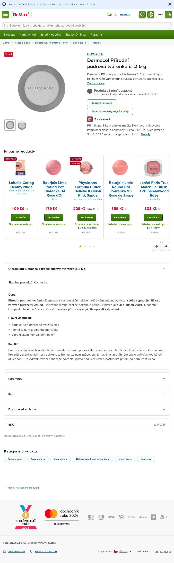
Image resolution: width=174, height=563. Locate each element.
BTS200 (41, 4)
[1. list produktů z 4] (80, 246)
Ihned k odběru (50, 34)
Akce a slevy (38, 458)
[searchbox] (87, 25)
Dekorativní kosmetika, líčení (93, 458)
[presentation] (21, 168)
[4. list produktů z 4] (94, 246)
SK (156, 551)
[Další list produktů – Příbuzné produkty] (166, 246)
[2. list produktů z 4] (85, 246)
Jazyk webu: (105, 551)
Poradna (96, 34)
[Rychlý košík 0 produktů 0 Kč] (168, 14)
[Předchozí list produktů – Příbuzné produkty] (157, 246)
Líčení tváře (125, 458)
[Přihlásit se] (150, 14)
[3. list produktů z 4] (89, 246)
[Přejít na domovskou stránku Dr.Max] (21, 14)
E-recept (9, 34)
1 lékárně (155, 227)
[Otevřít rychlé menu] (5, 14)
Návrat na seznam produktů (23, 487)
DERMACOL (95, 54)
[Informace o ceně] (26, 209)
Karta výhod (28, 34)
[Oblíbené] (142, 14)
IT (170, 551)
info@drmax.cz (16, 551)
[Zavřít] (170, 4)
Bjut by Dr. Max (75, 34)
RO (166, 551)
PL (161, 551)
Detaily (145, 134)
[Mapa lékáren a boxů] (110, 14)
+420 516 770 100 (46, 551)
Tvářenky (146, 458)
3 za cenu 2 (60, 458)
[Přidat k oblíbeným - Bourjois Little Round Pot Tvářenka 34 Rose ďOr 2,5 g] (66, 159)
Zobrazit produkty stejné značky (110, 111)
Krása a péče (15, 458)
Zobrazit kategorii (102, 102)
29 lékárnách (90, 227)
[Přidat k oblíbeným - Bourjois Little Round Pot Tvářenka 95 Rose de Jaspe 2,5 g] (133, 159)
